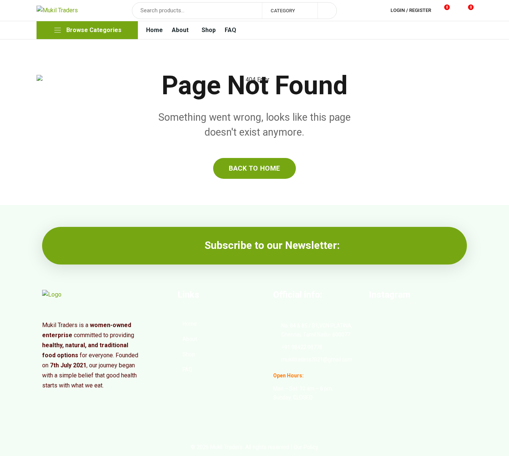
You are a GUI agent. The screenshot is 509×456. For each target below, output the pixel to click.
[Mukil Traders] (57, 10)
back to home (254, 168)
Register (420, 10)
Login (398, 10)
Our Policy (306, 447)
